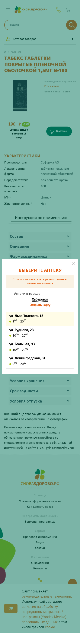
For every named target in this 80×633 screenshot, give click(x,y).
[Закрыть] (73, 263)
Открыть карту (40, 305)
